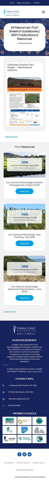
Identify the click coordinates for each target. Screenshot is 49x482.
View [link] (7, 137)
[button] (43, 12)
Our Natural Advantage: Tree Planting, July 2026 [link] (24, 235)
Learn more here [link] (34, 371)
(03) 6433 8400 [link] (14, 405)
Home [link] (11, 3)
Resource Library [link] (23, 3)
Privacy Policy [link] (39, 463)
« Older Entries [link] (9, 312)
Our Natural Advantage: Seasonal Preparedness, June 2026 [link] (24, 289)
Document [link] (13, 137)
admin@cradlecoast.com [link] (18, 399)
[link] (24, 165)
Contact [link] (36, 3)
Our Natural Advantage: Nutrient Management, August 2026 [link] (24, 183)
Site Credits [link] (9, 463)
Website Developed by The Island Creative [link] (30, 477)
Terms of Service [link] (23, 463)
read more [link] (24, 191)
